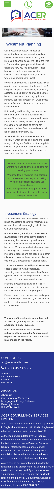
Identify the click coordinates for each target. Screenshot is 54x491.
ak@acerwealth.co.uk (14, 362)
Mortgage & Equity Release (18, 401)
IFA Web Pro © (10, 407)
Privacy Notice (10, 404)
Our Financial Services (15, 398)
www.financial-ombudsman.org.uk (19, 481)
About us (6, 395)
